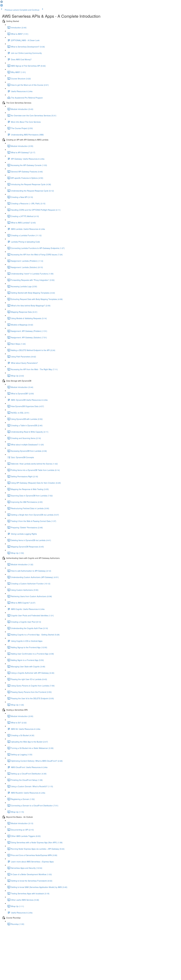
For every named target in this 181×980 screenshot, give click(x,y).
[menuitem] (1, 6)
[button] (1, 2)
